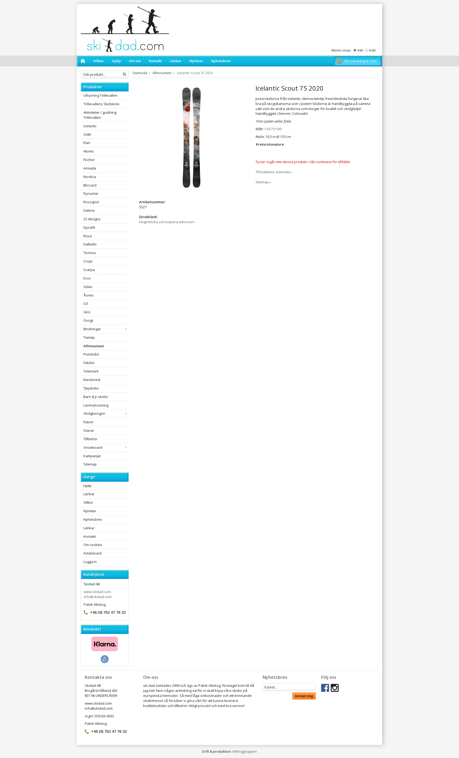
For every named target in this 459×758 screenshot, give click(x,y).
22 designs (92, 219)
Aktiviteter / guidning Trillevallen (99, 115)
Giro (86, 312)
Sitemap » (263, 182)
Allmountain (93, 346)
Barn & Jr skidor (95, 396)
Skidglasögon (94, 413)
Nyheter (196, 60)
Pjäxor (88, 422)
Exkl (372, 50)
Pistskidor (91, 354)
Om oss (135, 60)
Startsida (140, 72)
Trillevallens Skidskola (101, 103)
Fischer (89, 159)
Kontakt (155, 60)
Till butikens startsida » (274, 172)
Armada (89, 168)
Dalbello (90, 244)
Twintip (89, 337)
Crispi (87, 261)
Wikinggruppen (244, 751)
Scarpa (89, 269)
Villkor (98, 60)
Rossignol (91, 202)
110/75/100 (273, 128)
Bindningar (92, 329)
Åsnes (88, 295)
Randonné (91, 379)
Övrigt (88, 320)
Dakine (89, 210)
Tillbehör (90, 439)
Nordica (89, 176)
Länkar (175, 60)
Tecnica (89, 252)
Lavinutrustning (95, 405)
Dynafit (89, 227)
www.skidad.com (97, 591)
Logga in (90, 561)
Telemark (91, 371)
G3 (85, 303)
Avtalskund (92, 553)
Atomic (88, 151)
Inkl (360, 50)
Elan (86, 142)
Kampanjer (92, 456)
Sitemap (90, 464)
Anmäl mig (304, 695)
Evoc (87, 278)
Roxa (87, 236)
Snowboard (92, 447)
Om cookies (92, 544)
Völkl (87, 134)
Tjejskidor (91, 388)
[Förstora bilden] (191, 137)
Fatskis (89, 362)
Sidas (87, 286)
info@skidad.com (98, 596)
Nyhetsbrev (221, 60)
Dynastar (90, 193)
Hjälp (116, 60)
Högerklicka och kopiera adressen (166, 221)
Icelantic (89, 126)
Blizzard (89, 185)
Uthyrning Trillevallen (100, 95)
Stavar (88, 430)
